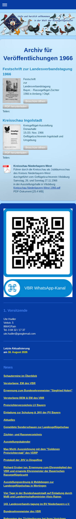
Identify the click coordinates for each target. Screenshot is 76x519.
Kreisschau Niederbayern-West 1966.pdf (36, 187)
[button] (35, 101)
